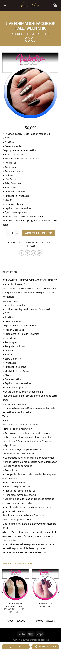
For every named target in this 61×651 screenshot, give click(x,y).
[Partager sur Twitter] (27, 253)
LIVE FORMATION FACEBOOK (31, 242)
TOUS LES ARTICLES (37, 33)
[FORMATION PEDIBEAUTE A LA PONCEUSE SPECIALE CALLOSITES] (15, 584)
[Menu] (5, 5)
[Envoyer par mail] (33, 253)
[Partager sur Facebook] (21, 253)
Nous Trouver (47, 646)
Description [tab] (9, 272)
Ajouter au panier (38, 233)
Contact (17, 646)
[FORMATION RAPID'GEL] (45, 584)
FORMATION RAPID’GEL (45, 605)
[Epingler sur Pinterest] (39, 253)
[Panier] (55, 5)
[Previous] (2, 598)
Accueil (17, 33)
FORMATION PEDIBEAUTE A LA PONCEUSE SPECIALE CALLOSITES (15, 607)
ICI (46, 552)
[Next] (58, 598)
